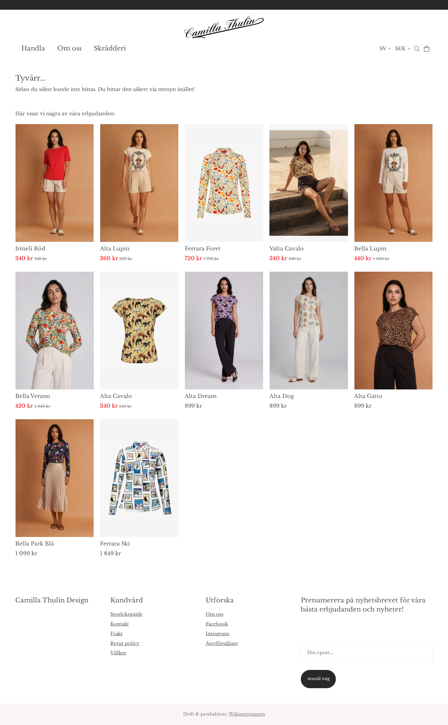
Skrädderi (110, 48)
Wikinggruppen (247, 714)
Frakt (116, 633)
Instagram (217, 633)
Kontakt (119, 624)
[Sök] (416, 48)
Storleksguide (126, 614)
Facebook (217, 624)
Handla (33, 48)
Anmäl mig (318, 678)
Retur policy (125, 643)
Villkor (118, 653)
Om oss (69, 48)
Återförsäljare (222, 643)
